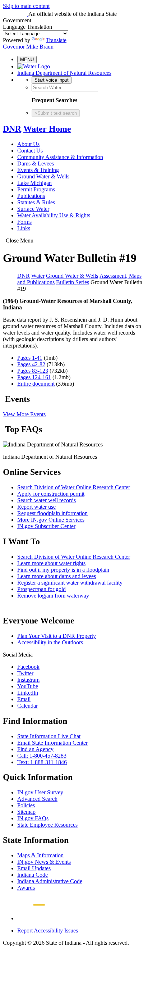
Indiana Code (32, 875)
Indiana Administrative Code (49, 881)
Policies (26, 805)
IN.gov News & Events (44, 862)
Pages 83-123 (32, 371)
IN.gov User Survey (40, 792)
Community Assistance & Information (60, 157)
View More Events (24, 414)
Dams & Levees (35, 163)
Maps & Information (40, 855)
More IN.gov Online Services (50, 520)
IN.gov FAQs (32, 818)
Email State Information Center (52, 743)
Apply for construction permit (50, 494)
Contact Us (30, 150)
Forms (24, 222)
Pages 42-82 (31, 364)
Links (23, 228)
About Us (28, 144)
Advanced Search (37, 799)
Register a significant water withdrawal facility (69, 583)
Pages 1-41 (29, 358)
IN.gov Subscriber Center (46, 526)
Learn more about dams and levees (56, 576)
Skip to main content (26, 6)
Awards (26, 888)
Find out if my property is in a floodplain (63, 570)
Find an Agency (35, 749)
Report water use (36, 507)
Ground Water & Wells (43, 176)
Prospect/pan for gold (41, 589)
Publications (31, 196)
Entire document (36, 384)
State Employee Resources (47, 825)
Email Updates (34, 868)
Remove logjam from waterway (53, 596)
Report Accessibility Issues (47, 930)
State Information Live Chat (48, 736)
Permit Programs (36, 189)
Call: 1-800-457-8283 (41, 756)
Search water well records (46, 500)
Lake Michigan (34, 183)
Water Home (47, 128)
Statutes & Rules (36, 202)
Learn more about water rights (51, 563)
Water (38, 276)
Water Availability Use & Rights (53, 215)
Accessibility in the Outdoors (50, 642)
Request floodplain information (52, 513)
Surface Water (33, 209)
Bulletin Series (72, 282)
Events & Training (38, 170)
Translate (56, 40)
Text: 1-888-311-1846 (42, 762)
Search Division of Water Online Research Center (73, 487)
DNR (12, 128)
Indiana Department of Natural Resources (64, 73)
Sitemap (26, 812)
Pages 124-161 (34, 377)
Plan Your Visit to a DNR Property (56, 636)
